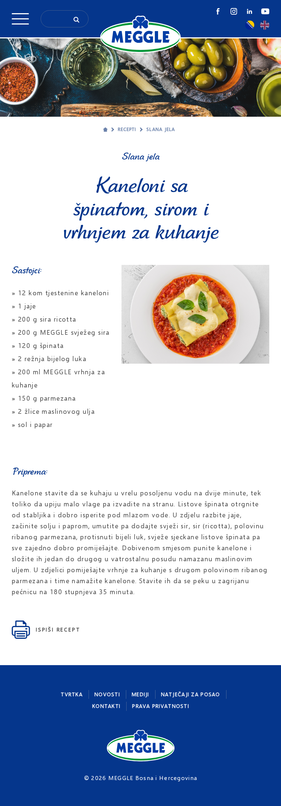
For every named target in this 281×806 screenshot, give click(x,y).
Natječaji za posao (190, 694)
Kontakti (106, 706)
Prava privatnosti (160, 706)
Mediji (140, 694)
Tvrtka (72, 694)
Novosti (107, 694)
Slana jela (160, 129)
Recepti (127, 129)
